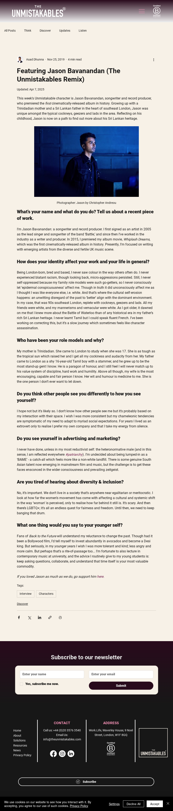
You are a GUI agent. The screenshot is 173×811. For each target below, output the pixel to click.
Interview (26, 593)
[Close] (167, 804)
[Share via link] (50, 617)
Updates (64, 30)
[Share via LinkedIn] (40, 617)
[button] (86, 781)
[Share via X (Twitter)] (29, 617)
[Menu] (142, 11)
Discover (45, 30)
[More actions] (153, 59)
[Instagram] (62, 753)
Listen (83, 30)
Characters (46, 593)
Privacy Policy (79, 806)
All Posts (10, 30)
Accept (154, 804)
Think (27, 30)
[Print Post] (60, 617)
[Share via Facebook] (19, 617)
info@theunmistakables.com (62, 739)
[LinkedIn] (71, 753)
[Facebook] (53, 753)
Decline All (134, 804)
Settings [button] (114, 804)
